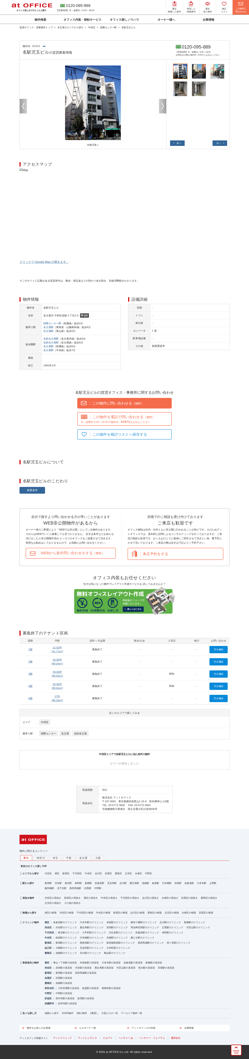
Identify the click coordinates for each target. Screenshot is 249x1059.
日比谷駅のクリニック (121, 932)
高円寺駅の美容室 (65, 998)
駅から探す (28, 883)
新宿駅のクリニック (66, 942)
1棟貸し (94, 1013)
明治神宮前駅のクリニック (145, 927)
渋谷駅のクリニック (66, 927)
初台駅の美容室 (146, 967)
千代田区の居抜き (129, 898)
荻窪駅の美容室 (85, 998)
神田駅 (78, 883)
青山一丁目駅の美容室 (65, 962)
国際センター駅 (52, 323)
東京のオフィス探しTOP (34, 866)
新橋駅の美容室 (153, 962)
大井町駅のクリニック (118, 947)
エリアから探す (30, 873)
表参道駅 (189, 883)
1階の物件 (81, 1013)
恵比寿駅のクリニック (92, 927)
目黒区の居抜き (189, 898)
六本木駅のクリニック (92, 922)
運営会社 (175, 1038)
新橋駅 (88, 883)
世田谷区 (49, 988)
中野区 (148, 873)
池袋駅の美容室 (64, 983)
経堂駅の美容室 (90, 988)
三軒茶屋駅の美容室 (68, 988)
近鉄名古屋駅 (51, 342)
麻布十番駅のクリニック (144, 922)
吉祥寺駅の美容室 (67, 1003)
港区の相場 (51, 912)
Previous (23, 106)
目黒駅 (87, 888)
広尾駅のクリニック (172, 927)
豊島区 (118, 873)
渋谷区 (48, 873)
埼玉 (55, 857)
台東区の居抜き (170, 898)
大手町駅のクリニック (94, 932)
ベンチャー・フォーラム (152, 1038)
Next (162, 106)
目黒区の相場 (206, 912)
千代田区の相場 (85, 912)
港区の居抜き (91, 898)
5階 (30, 698)
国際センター (48, 733)
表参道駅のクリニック (65, 922)
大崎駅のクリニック (66, 947)
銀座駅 (155, 883)
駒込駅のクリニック (114, 953)
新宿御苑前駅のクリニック (120, 942)
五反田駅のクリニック (92, 947)
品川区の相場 (137, 912)
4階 (30, 686)
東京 (26, 857)
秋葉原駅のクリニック (147, 932)
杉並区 (48, 998)
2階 (30, 661)
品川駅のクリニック (170, 922)
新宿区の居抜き (72, 898)
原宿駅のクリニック (117, 927)
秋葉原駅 (99, 883)
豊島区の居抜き (209, 898)
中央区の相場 (103, 912)
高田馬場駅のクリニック (151, 942)
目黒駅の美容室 (64, 978)
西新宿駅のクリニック (92, 942)
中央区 (88, 873)
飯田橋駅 (49, 888)
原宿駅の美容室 (64, 967)
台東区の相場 (189, 912)
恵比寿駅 (134, 883)
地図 (85, 315)
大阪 (98, 857)
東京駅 (68, 883)
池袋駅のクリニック (66, 953)
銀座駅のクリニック (66, 937)
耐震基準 (32, 490)
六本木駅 (201, 883)
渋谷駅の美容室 (83, 967)
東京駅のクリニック (68, 932)
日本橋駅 (167, 883)
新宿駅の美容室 (64, 972)
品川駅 (123, 883)
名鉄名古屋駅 (51, 338)
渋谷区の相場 (66, 912)
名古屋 (65, 733)
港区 (57, 873)
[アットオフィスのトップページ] (31, 7)
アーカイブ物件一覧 (131, 1013)
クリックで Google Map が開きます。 (44, 262)
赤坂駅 (178, 883)
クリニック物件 (30, 922)
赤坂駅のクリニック (117, 922)
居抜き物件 (28, 898)
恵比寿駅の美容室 (104, 967)
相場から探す (29, 912)
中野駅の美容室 (64, 993)
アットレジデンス (87, 1038)
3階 (30, 673)
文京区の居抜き (53, 903)
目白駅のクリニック (90, 953)
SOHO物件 (67, 1013)
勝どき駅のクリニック (142, 937)
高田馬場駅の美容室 (85, 972)
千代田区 (77, 873)
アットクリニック (62, 1038)
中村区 (44, 722)
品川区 (98, 873)
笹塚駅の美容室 (166, 967)
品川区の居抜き (150, 898)
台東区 (138, 873)
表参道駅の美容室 (133, 962)
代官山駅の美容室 (125, 967)
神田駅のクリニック (172, 932)
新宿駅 (48, 883)
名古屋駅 (48, 327)
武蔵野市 (49, 1003)
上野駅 (212, 883)
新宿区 (65, 873)
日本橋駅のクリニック (92, 937)
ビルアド (107, 1038)
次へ (218, 143)
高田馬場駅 (75, 888)
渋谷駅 (58, 883)
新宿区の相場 (120, 912)
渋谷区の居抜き (53, 898)
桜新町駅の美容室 (111, 988)
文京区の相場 (172, 912)
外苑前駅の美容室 (89, 962)
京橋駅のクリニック (117, 937)
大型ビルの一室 (109, 1013)
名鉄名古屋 (80, 733)
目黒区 (108, 873)
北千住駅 (62, 888)
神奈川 (41, 857)
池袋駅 (145, 883)
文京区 (128, 873)
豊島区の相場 (154, 912)
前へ (179, 143)
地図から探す (52, 1013)
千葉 (69, 857)
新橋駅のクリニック (194, 922)
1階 (30, 649)
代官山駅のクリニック (198, 927)
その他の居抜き (72, 903)
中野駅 (97, 888)
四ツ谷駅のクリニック (178, 942)
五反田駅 (112, 883)
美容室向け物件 (30, 962)
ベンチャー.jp (125, 1038)
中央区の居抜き (109, 898)
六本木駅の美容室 (111, 962)
